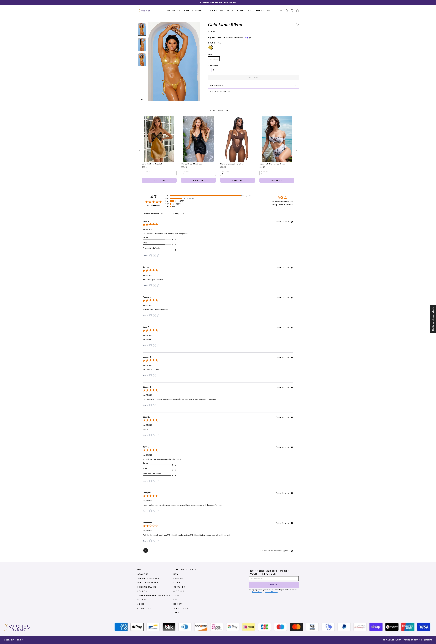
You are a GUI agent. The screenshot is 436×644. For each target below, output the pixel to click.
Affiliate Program (148, 578)
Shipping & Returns (220, 91)
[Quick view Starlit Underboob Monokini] (237, 139)
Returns (142, 599)
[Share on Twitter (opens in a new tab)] (154, 255)
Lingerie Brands (146, 587)
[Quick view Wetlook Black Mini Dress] (198, 139)
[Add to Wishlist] (297, 24)
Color (214, 43)
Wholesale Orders (148, 582)
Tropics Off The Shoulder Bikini (272, 164)
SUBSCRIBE (274, 585)
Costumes (197, 10)
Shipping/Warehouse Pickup (153, 595)
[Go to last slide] (139, 150)
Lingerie (176, 10)
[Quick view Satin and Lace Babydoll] (159, 139)
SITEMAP (428, 640)
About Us (142, 574)
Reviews (142, 591)
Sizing (140, 604)
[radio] (218, 195)
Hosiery (241, 10)
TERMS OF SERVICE (413, 640)
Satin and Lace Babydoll (152, 164)
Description (216, 86)
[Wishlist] (292, 10)
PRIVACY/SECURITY (392, 640)
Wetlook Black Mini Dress (191, 164)
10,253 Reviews (153, 205)
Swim (221, 10)
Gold (210, 47)
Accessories (254, 10)
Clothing (211, 10)
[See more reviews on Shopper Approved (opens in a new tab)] (158, 255)
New (168, 10)
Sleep (187, 10)
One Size (214, 59)
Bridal (230, 10)
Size (210, 54)
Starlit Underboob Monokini (231, 164)
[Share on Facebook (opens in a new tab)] (150, 255)
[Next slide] (296, 150)
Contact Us (144, 608)
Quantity (213, 66)
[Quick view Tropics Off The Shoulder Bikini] (277, 139)
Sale (265, 10)
